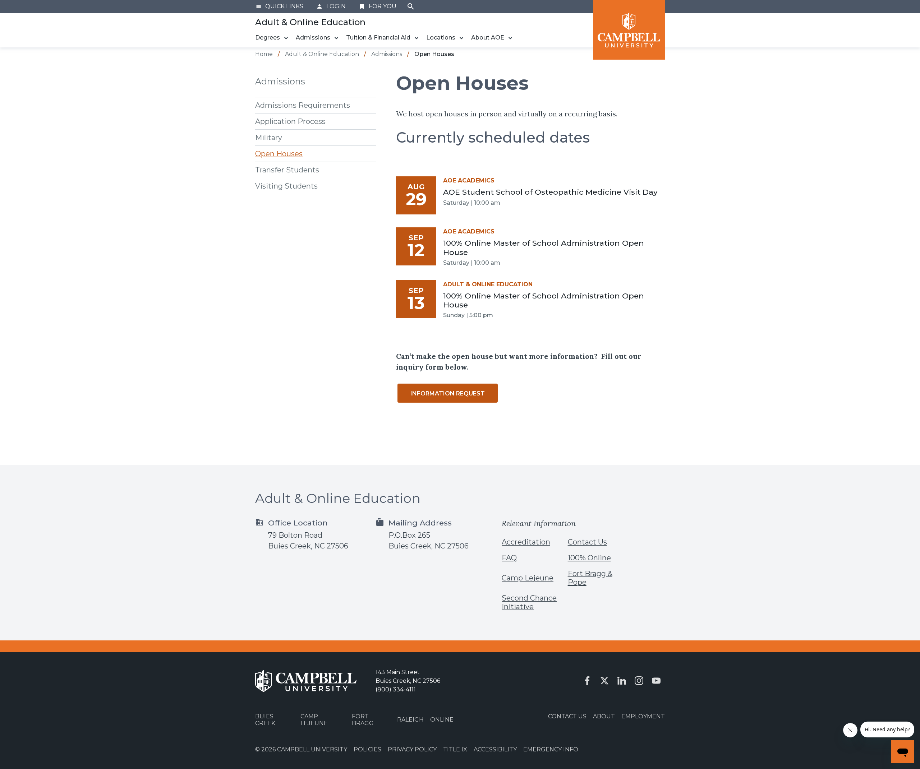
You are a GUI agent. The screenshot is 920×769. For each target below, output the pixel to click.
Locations (440, 37)
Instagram (639, 680)
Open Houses (279, 153)
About (604, 716)
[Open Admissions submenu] (336, 38)
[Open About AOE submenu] (510, 38)
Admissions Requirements (302, 105)
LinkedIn (621, 680)
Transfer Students (287, 170)
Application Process (290, 121)
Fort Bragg (363, 720)
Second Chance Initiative (529, 602)
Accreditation (526, 542)
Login (331, 6)
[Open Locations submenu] (461, 38)
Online (442, 719)
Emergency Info (550, 749)
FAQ (509, 557)
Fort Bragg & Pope (590, 578)
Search (411, 6)
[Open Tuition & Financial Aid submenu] (416, 38)
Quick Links (279, 6)
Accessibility (495, 749)
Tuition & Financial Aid (378, 37)
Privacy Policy (412, 749)
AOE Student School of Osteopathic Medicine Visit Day (550, 191)
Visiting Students (286, 186)
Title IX (455, 749)
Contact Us (587, 542)
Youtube (656, 680)
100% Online (589, 557)
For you (377, 6)
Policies (367, 749)
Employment (643, 716)
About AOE (487, 37)
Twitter (604, 680)
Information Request (447, 393)
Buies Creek (265, 720)
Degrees (267, 37)
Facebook (587, 680)
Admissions (313, 37)
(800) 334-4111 (396, 689)
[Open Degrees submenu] (286, 38)
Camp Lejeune (527, 578)
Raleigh (410, 719)
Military (268, 137)
